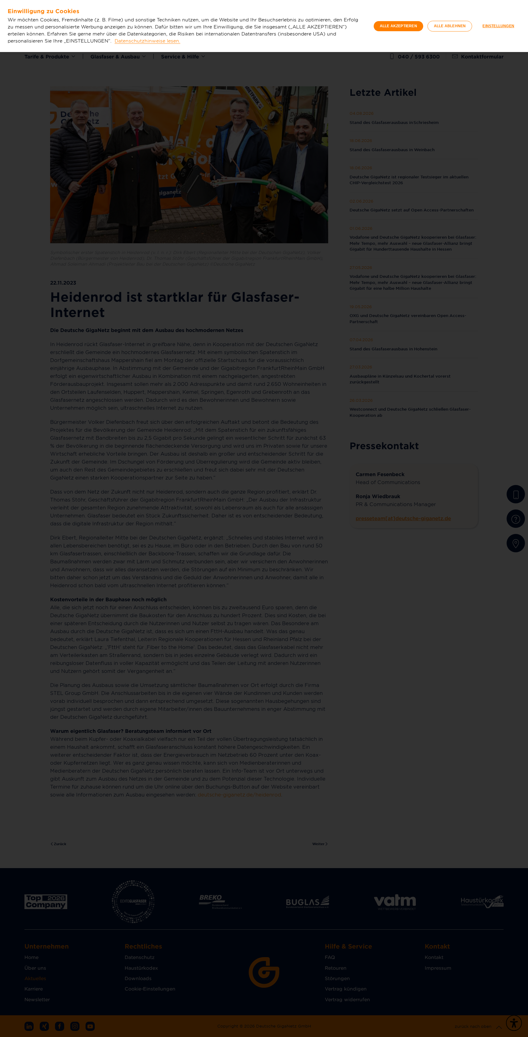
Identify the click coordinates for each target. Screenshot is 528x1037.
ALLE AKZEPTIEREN (398, 26)
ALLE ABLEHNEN (450, 26)
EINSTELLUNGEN (498, 26)
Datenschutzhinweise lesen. (147, 40)
